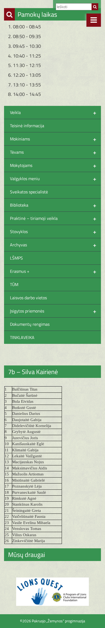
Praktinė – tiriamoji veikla (53, 218)
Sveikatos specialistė (29, 192)
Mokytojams (53, 165)
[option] (52, 591)
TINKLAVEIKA (22, 337)
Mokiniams (53, 139)
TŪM (14, 284)
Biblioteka (53, 205)
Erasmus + (53, 271)
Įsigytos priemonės (53, 311)
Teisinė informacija (27, 126)
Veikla (53, 112)
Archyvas (53, 244)
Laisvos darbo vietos (28, 298)
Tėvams (53, 152)
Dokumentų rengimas (30, 324)
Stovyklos (53, 231)
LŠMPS (16, 258)
